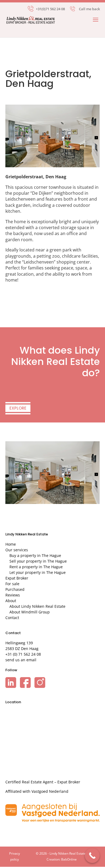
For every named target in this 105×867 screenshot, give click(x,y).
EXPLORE (17, 408)
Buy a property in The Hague (35, 555)
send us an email (20, 659)
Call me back (89, 8)
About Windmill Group (29, 611)
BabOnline (69, 859)
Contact (12, 617)
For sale (12, 583)
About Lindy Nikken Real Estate (37, 606)
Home (10, 544)
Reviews (12, 595)
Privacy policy (14, 856)
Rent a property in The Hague (36, 566)
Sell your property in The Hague (38, 561)
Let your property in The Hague (37, 572)
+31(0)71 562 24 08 (50, 8)
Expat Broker (16, 578)
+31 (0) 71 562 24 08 (23, 654)
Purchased (14, 589)
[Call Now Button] (92, 855)
